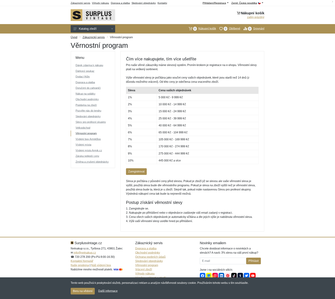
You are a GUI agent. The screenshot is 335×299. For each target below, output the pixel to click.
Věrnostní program (86, 133)
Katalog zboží (88, 28)
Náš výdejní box (101, 265)
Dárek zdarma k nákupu (89, 65)
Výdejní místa (83, 144)
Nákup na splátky (85, 93)
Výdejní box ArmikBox (88, 139)
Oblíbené (232, 28)
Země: (244, 3)
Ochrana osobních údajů (150, 256)
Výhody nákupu (100, 3)
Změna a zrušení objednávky (92, 161)
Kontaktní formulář (82, 261)
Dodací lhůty (83, 76)
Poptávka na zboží (86, 105)
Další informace (108, 290)
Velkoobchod (83, 127)
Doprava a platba (120, 3)
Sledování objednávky (144, 3)
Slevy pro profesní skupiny (91, 121)
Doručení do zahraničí (88, 87)
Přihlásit (253, 260)
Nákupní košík (205, 28)
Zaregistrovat (136, 171)
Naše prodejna (80, 265)
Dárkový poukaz (85, 70)
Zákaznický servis (80, 3)
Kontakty (162, 3)
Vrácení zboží (143, 269)
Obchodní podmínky (87, 99)
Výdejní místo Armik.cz (89, 150)
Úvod (74, 37)
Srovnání (256, 28)
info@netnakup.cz (85, 252)
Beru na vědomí (82, 291)
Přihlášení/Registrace (214, 3)
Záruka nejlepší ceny (87, 155)
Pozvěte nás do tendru (88, 110)
